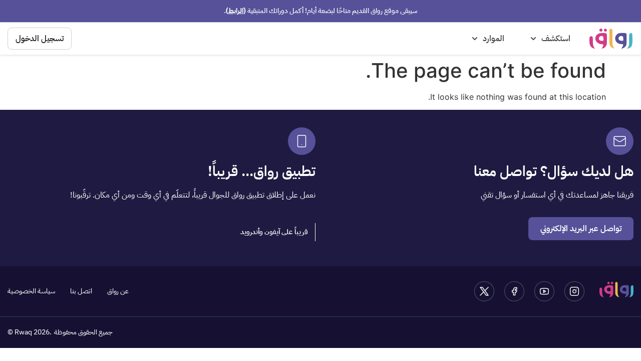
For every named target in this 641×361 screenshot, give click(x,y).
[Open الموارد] (475, 39)
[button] (274, 232)
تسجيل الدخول (40, 39)
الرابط (235, 11)
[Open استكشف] (533, 39)
